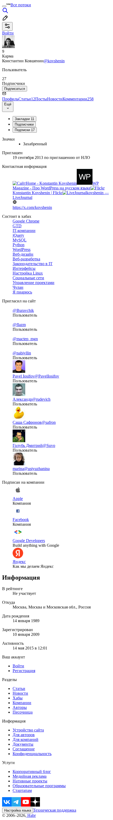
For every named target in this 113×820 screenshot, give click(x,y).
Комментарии (78, 99)
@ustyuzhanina (37, 468)
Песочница (23, 712)
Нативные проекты (30, 781)
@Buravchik (23, 310)
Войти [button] (8, 33)
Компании (22, 702)
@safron (49, 422)
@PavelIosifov (46, 376)
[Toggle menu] (4, 6)
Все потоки (21, 5)
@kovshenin (54, 61)
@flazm (19, 324)
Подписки (25, 130)
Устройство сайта (28, 730)
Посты (41, 99)
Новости (55, 99)
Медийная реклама (30, 776)
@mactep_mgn (25, 339)
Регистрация (24, 670)
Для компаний (25, 739)
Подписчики (24, 124)
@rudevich (41, 399)
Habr (31, 815)
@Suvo (49, 445)
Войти (18, 666)
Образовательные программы (39, 785)
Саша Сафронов (27, 422)
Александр (22, 399)
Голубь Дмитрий (28, 445)
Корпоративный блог (32, 771)
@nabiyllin (22, 353)
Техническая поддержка (54, 810)
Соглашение (24, 749)
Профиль (10, 99)
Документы (23, 744)
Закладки (24, 119)
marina (18, 468)
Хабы (18, 698)
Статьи (26, 99)
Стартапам (22, 790)
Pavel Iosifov (23, 376)
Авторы (20, 707)
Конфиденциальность (32, 753)
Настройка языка (17, 810)
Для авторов (24, 735)
